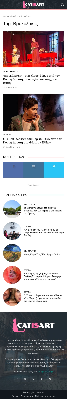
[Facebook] (17, 379)
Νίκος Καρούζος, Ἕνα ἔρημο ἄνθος (42, 254)
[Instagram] (25, 379)
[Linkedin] (33, 379)
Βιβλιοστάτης (30, 204)
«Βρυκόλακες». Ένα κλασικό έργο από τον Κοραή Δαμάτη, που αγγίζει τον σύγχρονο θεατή (31, 79)
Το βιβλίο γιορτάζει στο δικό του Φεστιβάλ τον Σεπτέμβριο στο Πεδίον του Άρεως (43, 210)
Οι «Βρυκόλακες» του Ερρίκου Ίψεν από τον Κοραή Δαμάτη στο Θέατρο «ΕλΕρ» (32, 140)
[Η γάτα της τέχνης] (33, 4)
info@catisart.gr (45, 371)
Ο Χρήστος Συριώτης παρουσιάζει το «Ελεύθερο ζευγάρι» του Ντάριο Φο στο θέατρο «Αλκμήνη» (43, 298)
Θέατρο (7, 135)
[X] (50, 379)
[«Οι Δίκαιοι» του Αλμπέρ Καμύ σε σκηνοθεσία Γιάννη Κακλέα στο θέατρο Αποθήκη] (12, 231)
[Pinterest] (42, 379)
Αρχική (6, 16)
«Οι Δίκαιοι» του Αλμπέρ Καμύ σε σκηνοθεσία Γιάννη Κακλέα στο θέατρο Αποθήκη (44, 232)
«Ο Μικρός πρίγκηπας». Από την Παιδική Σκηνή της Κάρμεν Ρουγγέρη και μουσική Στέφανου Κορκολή (43, 276)
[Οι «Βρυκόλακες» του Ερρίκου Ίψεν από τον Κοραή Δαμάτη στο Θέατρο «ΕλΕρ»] (33, 112)
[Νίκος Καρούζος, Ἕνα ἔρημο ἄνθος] (12, 253)
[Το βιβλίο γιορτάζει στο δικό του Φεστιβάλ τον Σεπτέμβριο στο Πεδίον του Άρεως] (12, 209)
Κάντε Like (13, 163)
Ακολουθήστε (33, 163)
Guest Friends (10, 71)
